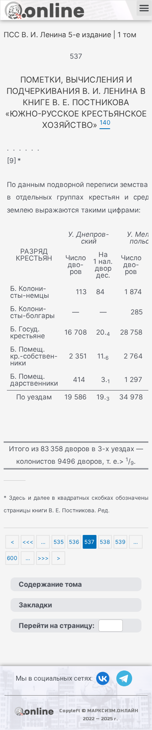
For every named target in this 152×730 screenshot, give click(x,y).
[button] (144, 8)
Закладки (35, 605)
